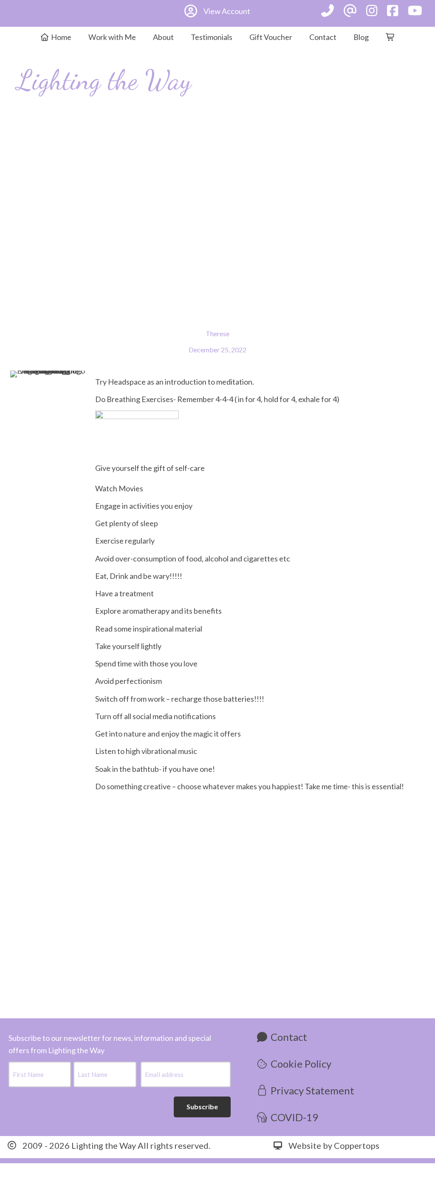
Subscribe (202, 1106)
